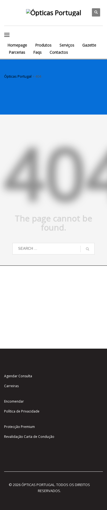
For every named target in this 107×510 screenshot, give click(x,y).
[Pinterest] (8, 16)
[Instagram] (8, 8)
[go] (87, 249)
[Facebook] (16, 8)
